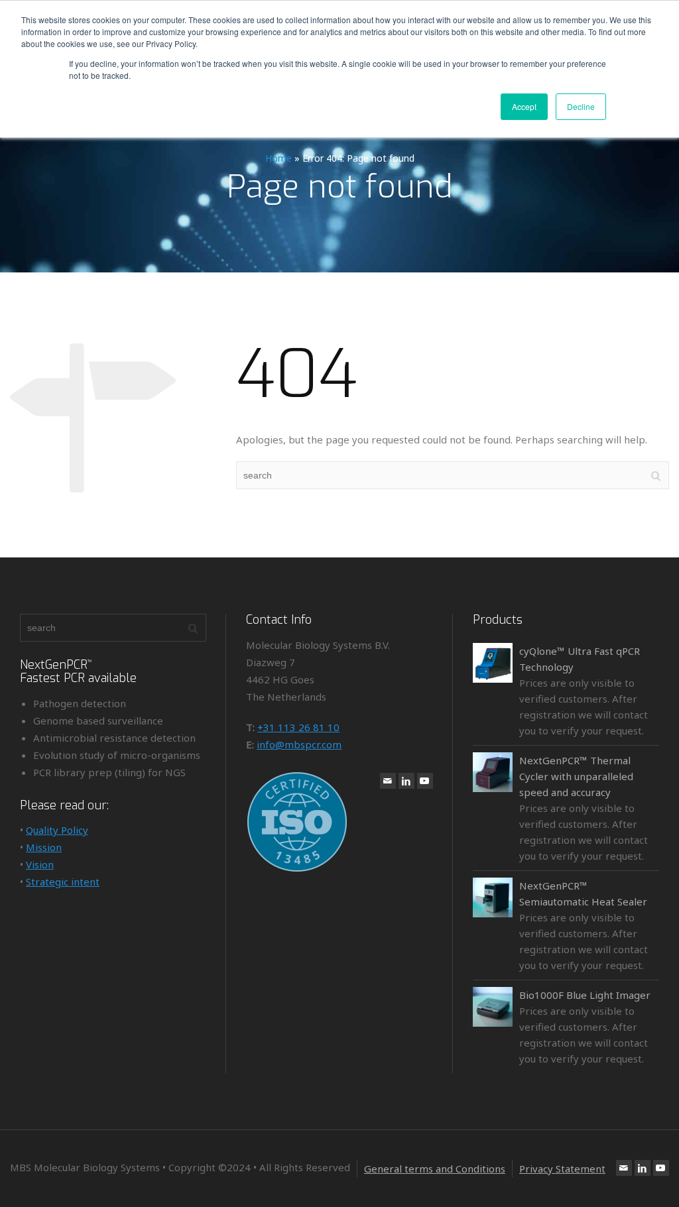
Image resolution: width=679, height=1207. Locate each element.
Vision (40, 864)
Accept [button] (524, 106)
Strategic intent (62, 881)
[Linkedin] (406, 781)
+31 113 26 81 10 (298, 727)
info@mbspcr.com (299, 744)
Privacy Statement (562, 1168)
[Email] (388, 781)
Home (278, 158)
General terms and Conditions (434, 1168)
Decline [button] (581, 106)
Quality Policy (57, 829)
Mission (44, 847)
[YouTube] (425, 781)
